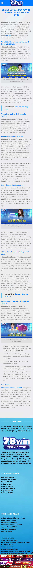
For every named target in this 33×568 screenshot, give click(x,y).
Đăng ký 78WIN (7, 486)
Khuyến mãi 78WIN (8, 480)
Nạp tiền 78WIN (7, 491)
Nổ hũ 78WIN (6, 426)
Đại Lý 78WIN (6, 484)
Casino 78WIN (13, 429)
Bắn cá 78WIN (18, 426)
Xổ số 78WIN (7, 431)
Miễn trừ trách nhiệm (9, 522)
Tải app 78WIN (6, 482)
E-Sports (27, 431)
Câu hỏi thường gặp (8, 529)
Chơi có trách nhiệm (8, 520)
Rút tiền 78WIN (7, 493)
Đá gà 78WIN (18, 431)
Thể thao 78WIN (26, 429)
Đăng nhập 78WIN (8, 488)
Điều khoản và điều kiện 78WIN (13, 518)
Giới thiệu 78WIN (7, 477)
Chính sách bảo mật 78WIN (11, 525)
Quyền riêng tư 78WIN (9, 527)
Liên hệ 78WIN (6, 531)
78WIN (3, 452)
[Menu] (2, 3)
